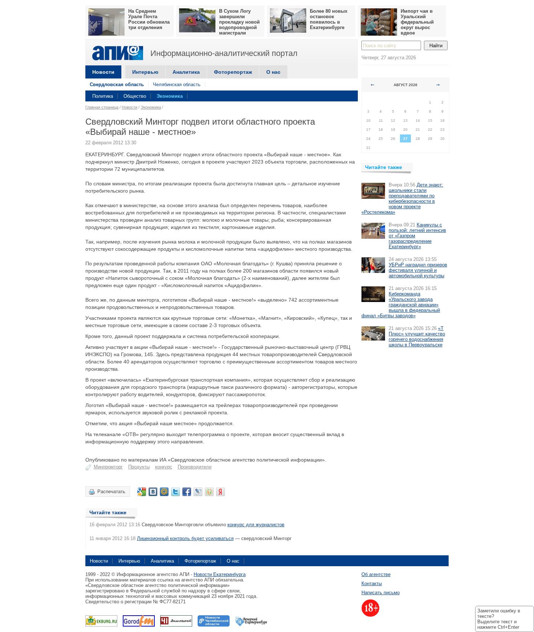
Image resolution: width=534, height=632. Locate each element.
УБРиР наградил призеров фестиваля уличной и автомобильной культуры (418, 270)
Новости (103, 72)
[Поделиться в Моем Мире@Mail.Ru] (164, 491)
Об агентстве (376, 574)
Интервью (145, 72)
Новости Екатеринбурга (220, 574)
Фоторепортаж (233, 72)
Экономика (170, 96)
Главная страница (101, 107)
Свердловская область (117, 84)
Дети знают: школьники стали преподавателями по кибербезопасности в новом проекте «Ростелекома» (402, 198)
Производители (194, 467)
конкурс (163, 467)
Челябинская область (177, 84)
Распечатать (111, 491)
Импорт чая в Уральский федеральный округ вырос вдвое (417, 22)
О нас (273, 72)
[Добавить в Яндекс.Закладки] (220, 491)
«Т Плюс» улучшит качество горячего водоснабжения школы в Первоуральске (417, 336)
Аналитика (186, 72)
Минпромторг (108, 467)
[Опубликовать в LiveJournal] (198, 491)
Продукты (139, 467)
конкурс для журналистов (255, 524)
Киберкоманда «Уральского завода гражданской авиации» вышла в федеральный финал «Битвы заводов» (400, 304)
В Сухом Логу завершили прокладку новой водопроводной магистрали (239, 22)
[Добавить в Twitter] (175, 491)
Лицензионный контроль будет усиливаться (185, 538)
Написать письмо (380, 592)
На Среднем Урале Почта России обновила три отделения (149, 19)
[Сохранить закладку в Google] (141, 491)
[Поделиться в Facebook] (186, 491)
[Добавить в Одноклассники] (209, 491)
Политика (102, 96)
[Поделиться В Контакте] (153, 491)
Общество (135, 96)
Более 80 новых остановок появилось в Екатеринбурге (328, 19)
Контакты (371, 583)
